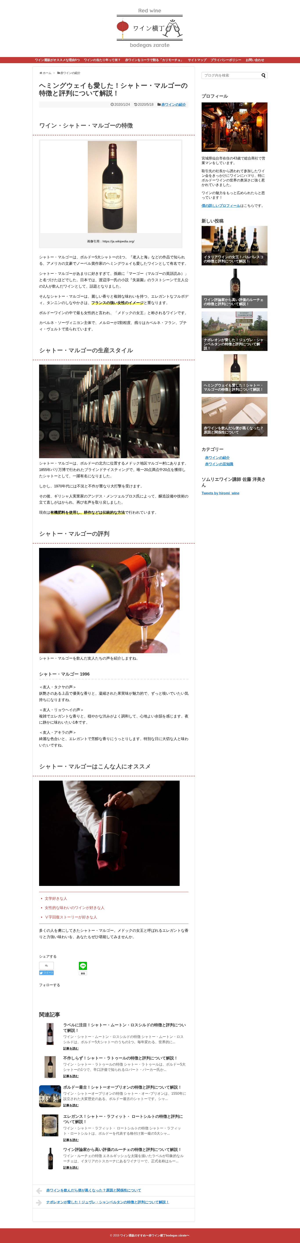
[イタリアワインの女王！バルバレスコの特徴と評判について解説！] (234, 245)
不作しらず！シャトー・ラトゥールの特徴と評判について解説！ (120, 1058)
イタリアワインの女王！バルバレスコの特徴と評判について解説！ (234, 259)
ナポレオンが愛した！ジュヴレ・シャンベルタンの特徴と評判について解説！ (107, 1202)
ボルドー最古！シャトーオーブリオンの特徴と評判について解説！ (122, 1087)
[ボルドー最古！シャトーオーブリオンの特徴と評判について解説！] (50, 1096)
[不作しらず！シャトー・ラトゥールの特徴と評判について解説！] (50, 1067)
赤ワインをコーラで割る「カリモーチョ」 (154, 60)
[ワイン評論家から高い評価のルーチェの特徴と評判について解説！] (50, 1159)
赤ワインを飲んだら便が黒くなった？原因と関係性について (93, 1190)
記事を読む (71, 1048)
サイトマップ (197, 60)
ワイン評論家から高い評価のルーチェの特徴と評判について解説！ (122, 1149)
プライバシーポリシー (226, 60)
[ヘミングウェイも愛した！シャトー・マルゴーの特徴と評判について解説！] (234, 374)
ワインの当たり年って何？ (102, 60)
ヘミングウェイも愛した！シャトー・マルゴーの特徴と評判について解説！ (234, 387)
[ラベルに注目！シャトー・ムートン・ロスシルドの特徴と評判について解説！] (50, 1034)
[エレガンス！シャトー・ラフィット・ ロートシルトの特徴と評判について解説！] (50, 1125)
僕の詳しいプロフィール (221, 205)
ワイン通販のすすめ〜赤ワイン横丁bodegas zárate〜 (154, 1235)
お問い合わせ (255, 60)
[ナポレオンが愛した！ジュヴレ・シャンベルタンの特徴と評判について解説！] (234, 331)
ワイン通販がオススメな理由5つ (57, 60)
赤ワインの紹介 (173, 104)
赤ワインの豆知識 (219, 464)
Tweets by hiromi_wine (220, 493)
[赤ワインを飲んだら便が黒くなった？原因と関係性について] (234, 416)
